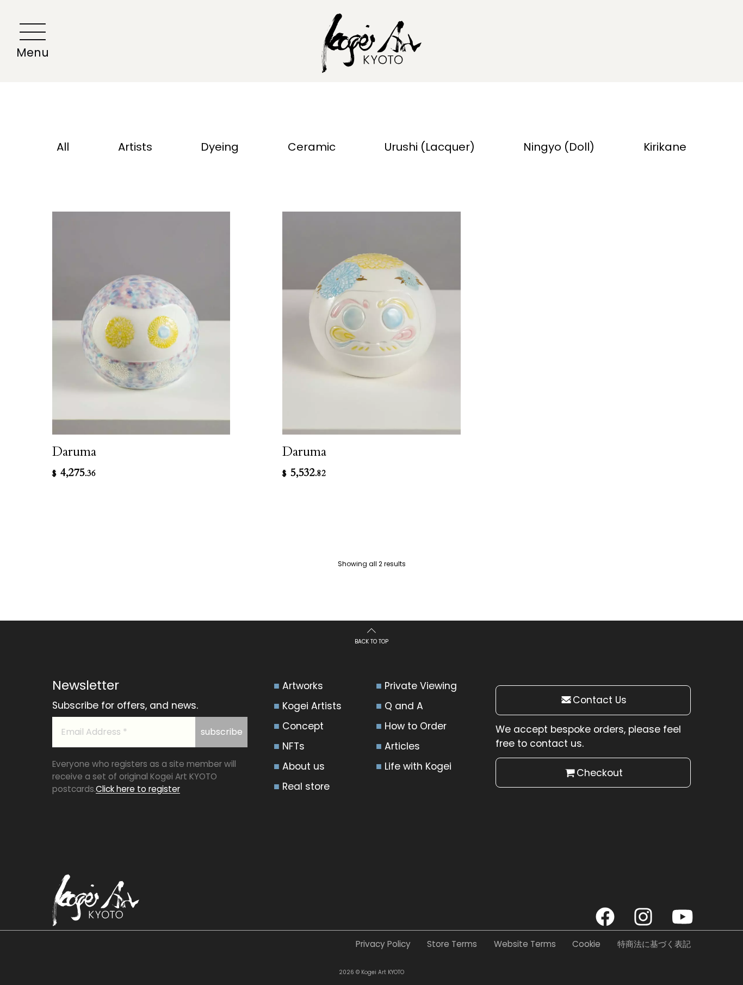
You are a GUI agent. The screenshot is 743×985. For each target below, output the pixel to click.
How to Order (416, 726)
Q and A (404, 706)
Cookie (586, 944)
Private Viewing (421, 685)
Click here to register (138, 789)
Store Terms (452, 944)
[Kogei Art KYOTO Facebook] (605, 916)
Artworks (302, 685)
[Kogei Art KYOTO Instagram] (643, 916)
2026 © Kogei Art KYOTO (371, 972)
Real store (306, 786)
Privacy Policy (383, 944)
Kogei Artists (312, 706)
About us (303, 766)
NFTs (293, 746)
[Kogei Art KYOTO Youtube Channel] (681, 916)
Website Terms (525, 944)
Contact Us (600, 700)
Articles (402, 746)
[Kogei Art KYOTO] (371, 45)
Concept (303, 726)
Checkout (600, 772)
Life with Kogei (418, 766)
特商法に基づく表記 (654, 944)
